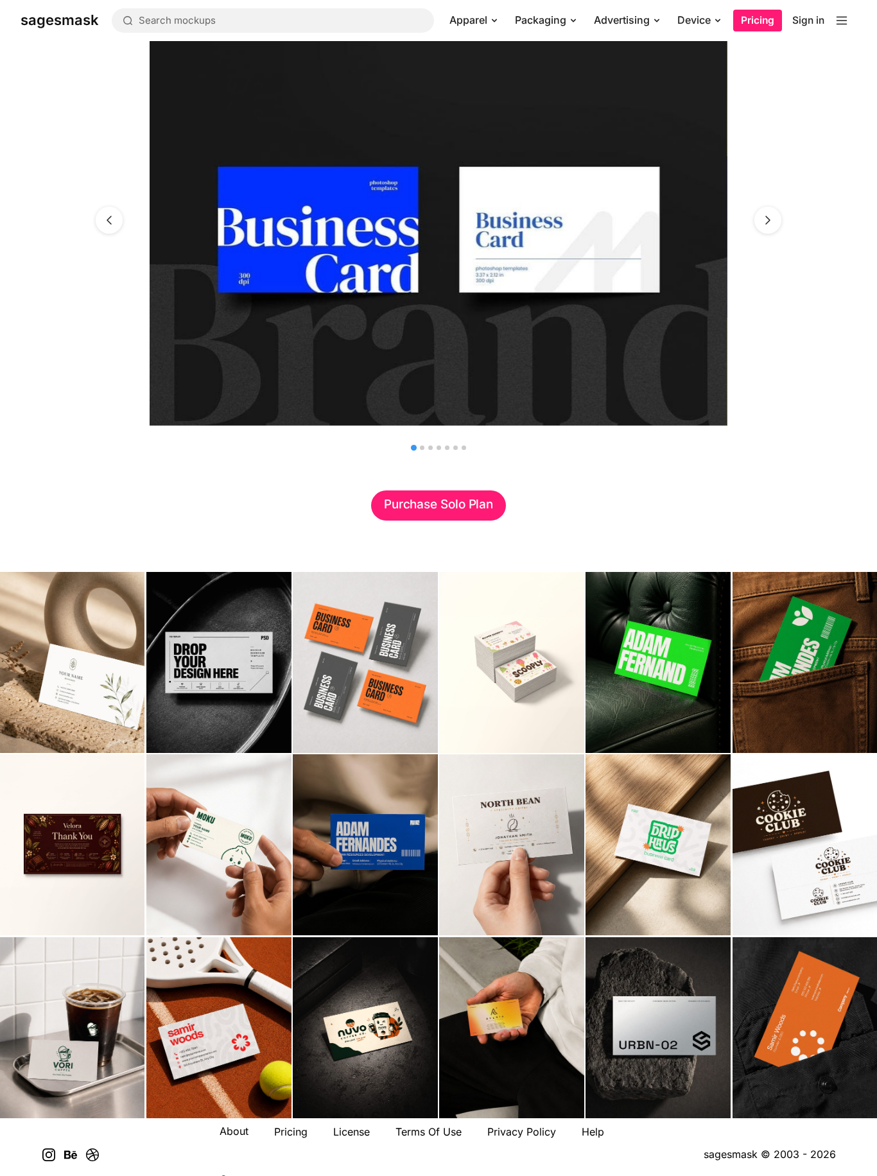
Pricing (757, 20)
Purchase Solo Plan (438, 504)
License (351, 1131)
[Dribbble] (92, 1155)
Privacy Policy (521, 1131)
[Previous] (109, 220)
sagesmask (731, 1154)
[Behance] (70, 1155)
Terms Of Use (428, 1131)
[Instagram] (48, 1155)
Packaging (540, 19)
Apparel (468, 19)
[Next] (767, 220)
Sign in (808, 20)
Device (694, 19)
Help (593, 1131)
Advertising (622, 19)
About (234, 1131)
